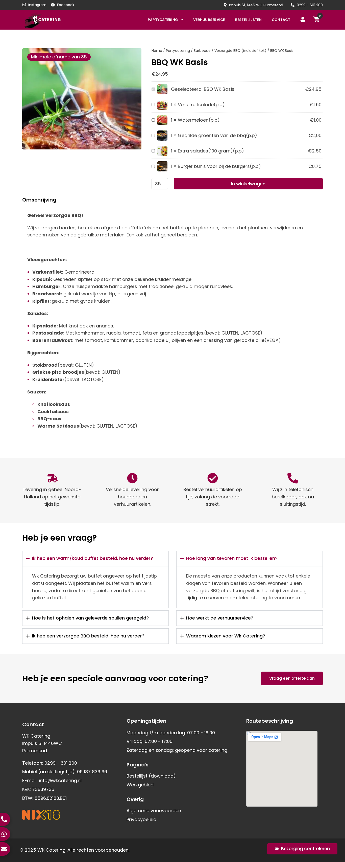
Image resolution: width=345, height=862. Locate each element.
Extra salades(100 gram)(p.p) (211, 151)
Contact (281, 19)
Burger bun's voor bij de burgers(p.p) (219, 166)
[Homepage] (50, 20)
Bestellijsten (248, 19)
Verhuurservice (209, 19)
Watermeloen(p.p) (199, 120)
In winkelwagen (248, 184)
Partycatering (163, 19)
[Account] (303, 19)
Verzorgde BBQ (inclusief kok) (240, 50)
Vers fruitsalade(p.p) (201, 104)
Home (157, 50)
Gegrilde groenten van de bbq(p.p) (217, 135)
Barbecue (202, 50)
